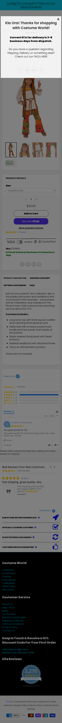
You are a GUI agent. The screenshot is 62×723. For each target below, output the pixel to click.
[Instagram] (41, 70)
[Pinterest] (27, 70)
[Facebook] (20, 70)
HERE (44, 56)
